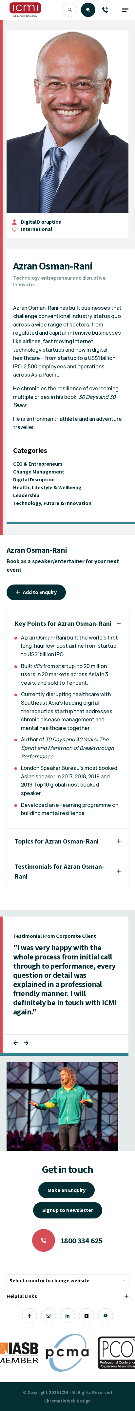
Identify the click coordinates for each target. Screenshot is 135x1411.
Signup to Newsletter (67, 1210)
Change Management (38, 471)
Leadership (26, 495)
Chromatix (55, 1401)
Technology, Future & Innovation (52, 503)
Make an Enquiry (67, 1190)
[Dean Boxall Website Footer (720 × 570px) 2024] (62, 1106)
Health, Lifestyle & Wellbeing (47, 487)
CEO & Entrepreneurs (38, 463)
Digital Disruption (41, 221)
